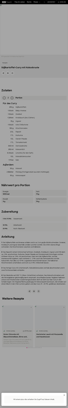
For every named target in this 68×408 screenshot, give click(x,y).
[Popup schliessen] (34, 204)
